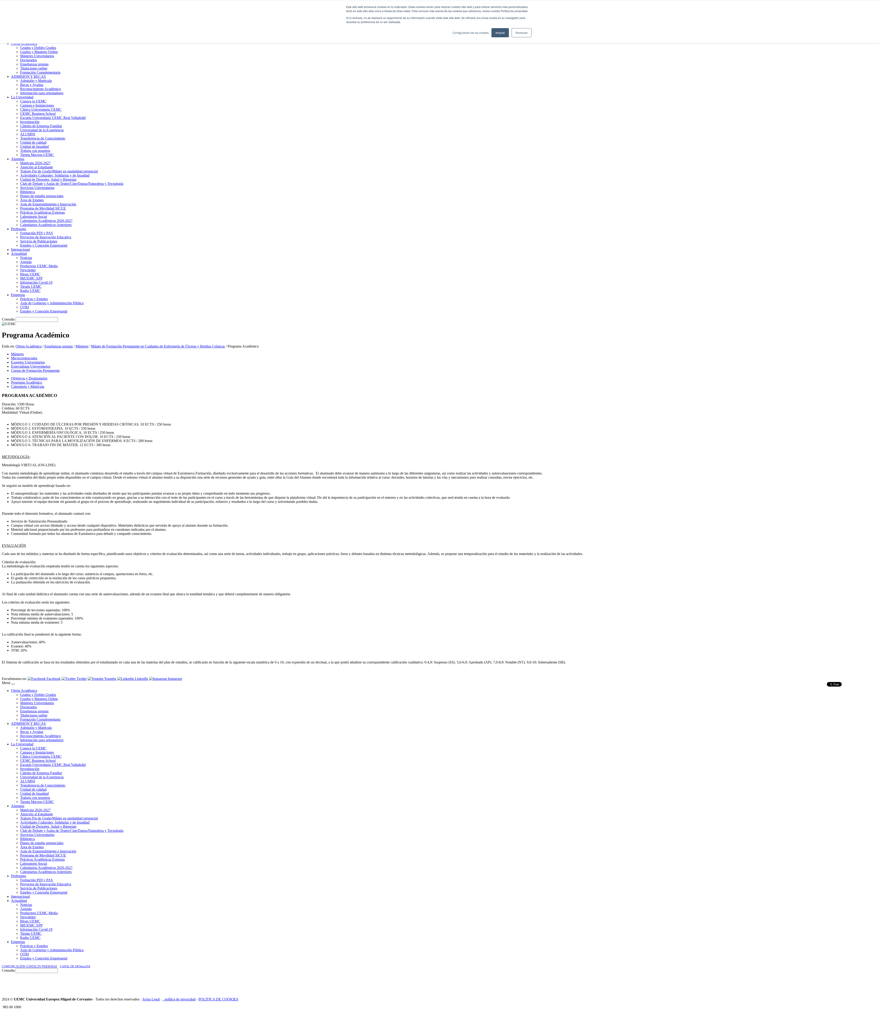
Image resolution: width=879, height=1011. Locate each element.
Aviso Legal (151, 999)
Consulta (8, 319)
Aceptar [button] (500, 33)
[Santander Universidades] (865, 983)
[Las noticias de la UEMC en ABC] (783, 983)
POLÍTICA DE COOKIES (218, 999)
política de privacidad (180, 999)
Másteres (82, 346)
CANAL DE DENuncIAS (75, 966)
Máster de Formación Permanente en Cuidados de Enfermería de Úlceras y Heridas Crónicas (158, 346)
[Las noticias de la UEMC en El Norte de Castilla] (738, 983)
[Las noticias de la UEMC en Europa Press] (829, 983)
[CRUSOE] (847, 983)
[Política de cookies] (163, 999)
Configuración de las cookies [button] (471, 33)
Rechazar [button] (521, 33)
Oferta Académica (29, 346)
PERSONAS (49, 966)
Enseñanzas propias (58, 346)
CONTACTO (33, 966)
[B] (13, 684)
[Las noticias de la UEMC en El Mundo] (803, 983)
